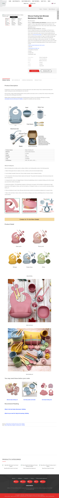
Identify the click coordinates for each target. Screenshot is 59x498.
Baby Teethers (35, 1)
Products (45, 9)
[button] (24, 22)
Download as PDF (46, 70)
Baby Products (16, 1)
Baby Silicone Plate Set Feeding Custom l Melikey (48, 468)
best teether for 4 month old (32, 496)
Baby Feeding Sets (26, 1)
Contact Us (32, 3)
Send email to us (35, 70)
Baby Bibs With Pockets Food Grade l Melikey (11, 468)
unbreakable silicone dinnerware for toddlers (14, 98)
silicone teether (7, 496)
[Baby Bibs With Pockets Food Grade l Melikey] (11, 466)
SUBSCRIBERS (29, 485)
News (49, 1)
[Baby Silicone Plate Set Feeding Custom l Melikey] (48, 466)
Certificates (20, 478)
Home (10, 1)
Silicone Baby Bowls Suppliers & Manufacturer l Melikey (15, 425)
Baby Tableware (52, 9)
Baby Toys (43, 1)
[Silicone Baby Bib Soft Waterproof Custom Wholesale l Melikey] (29, 466)
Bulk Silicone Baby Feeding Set (34, 28)
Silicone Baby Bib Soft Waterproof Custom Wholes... (29, 468)
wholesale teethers (23, 496)
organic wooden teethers (15, 496)
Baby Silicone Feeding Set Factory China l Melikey (15, 423)
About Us (26, 3)
